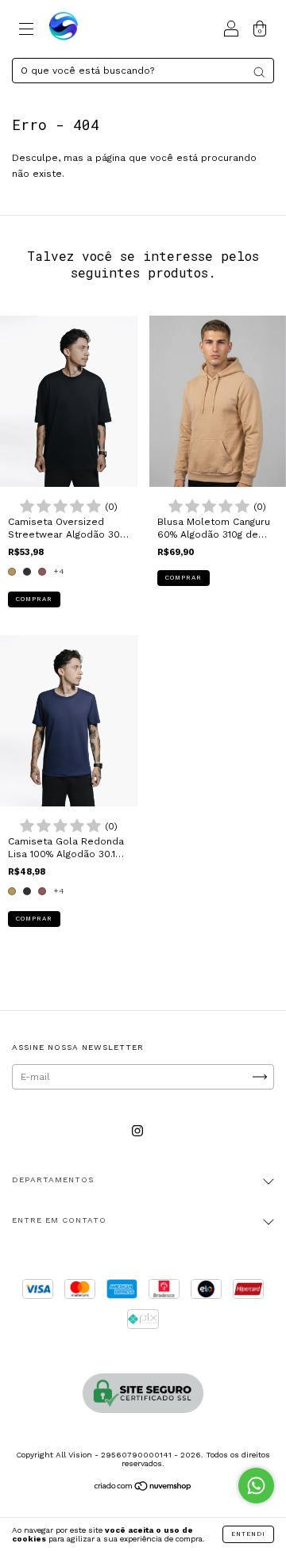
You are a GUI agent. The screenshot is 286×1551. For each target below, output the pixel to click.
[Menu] (26, 31)
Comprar (34, 599)
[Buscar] (258, 72)
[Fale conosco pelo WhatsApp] (256, 1485)
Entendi (248, 1534)
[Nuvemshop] (143, 1487)
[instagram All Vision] (137, 1130)
